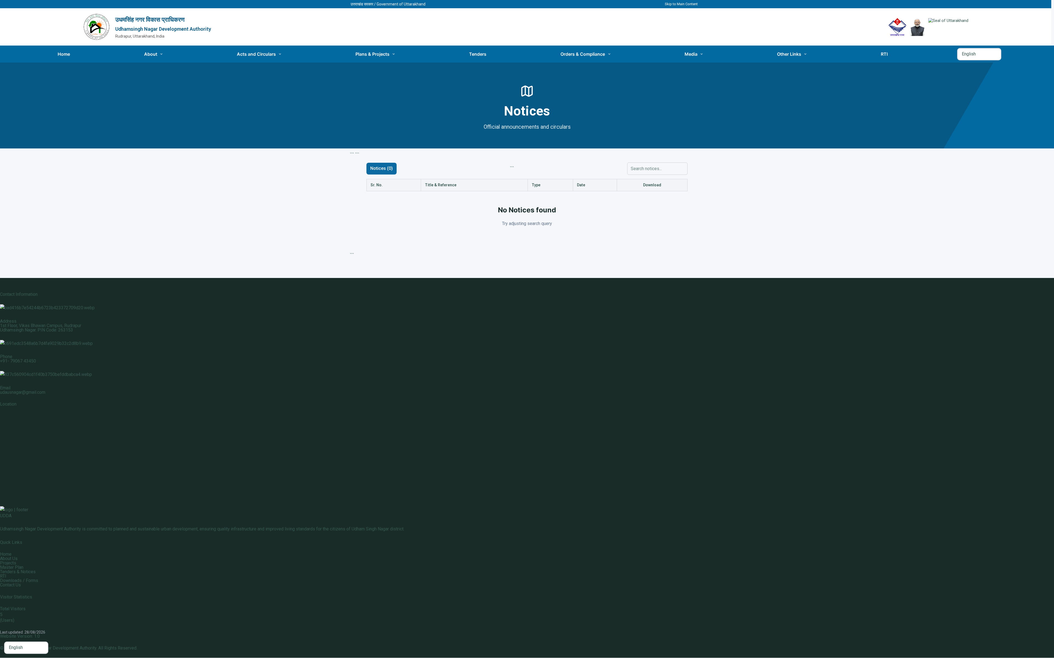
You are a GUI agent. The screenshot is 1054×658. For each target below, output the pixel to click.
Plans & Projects (372, 54)
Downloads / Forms (19, 580)
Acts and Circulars (256, 54)
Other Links (789, 54)
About (150, 54)
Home (64, 54)
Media (691, 54)
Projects (8, 563)
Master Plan (11, 567)
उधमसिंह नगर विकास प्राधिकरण (149, 19)
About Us (9, 558)
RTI (884, 54)
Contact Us (10, 584)
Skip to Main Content (681, 4)
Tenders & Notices (18, 571)
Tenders (477, 54)
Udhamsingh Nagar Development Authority (163, 29)
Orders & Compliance (582, 54)
